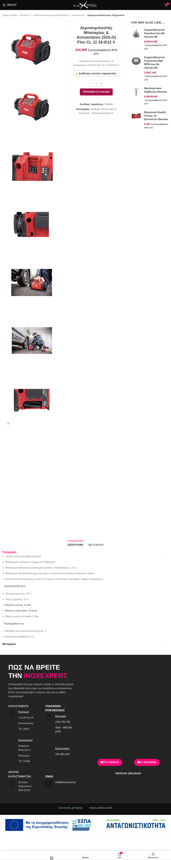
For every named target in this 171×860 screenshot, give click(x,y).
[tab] (75, 544)
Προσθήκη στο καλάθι (96, 92)
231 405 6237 (62, 754)
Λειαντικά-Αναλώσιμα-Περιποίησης (51, 15)
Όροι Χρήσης (153, 747)
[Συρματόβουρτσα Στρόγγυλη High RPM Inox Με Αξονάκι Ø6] (136, 68)
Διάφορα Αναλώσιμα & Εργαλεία (105, 15)
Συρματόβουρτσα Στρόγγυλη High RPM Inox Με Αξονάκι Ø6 (154, 62)
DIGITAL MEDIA (72, 808)
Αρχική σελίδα (10, 15)
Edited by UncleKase (128, 773)
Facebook (113, 762)
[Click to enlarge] (8, 423)
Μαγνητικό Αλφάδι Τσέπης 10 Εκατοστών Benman (156, 116)
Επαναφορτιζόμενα (102, 113)
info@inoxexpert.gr (65, 782)
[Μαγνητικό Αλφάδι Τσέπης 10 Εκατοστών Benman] (136, 119)
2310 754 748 (62, 721)
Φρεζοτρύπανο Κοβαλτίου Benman (155, 90)
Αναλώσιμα (78, 15)
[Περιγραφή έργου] (85, 824)
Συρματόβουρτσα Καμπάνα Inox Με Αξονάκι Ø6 (154, 33)
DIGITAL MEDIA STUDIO (101, 808)
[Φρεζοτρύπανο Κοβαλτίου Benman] (136, 95)
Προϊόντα (25, 15)
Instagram (149, 762)
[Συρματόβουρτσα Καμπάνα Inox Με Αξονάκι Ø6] (136, 39)
